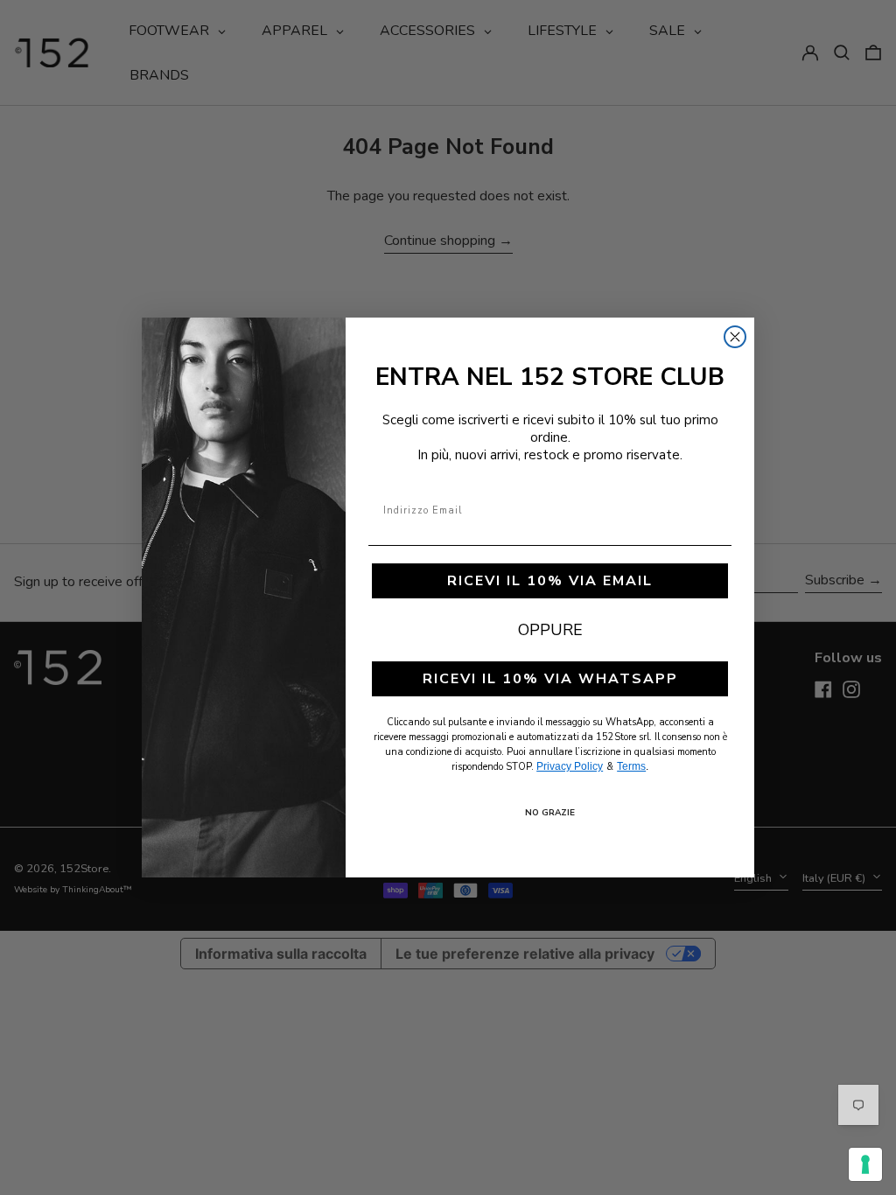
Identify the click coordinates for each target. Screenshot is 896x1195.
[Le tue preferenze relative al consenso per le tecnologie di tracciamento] (865, 1164)
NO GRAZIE (550, 813)
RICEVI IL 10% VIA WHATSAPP (550, 678)
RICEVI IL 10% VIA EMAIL (550, 581)
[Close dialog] (735, 336)
